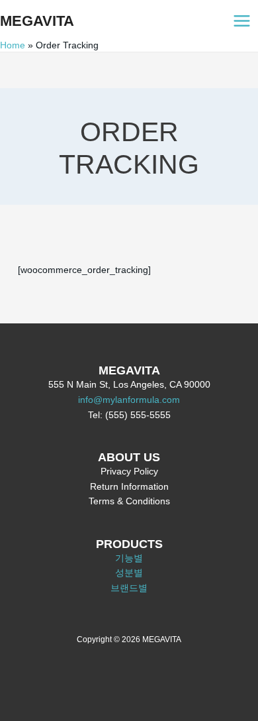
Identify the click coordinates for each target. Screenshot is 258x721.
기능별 (129, 558)
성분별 (129, 573)
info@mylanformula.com (129, 400)
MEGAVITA (37, 21)
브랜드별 (129, 588)
